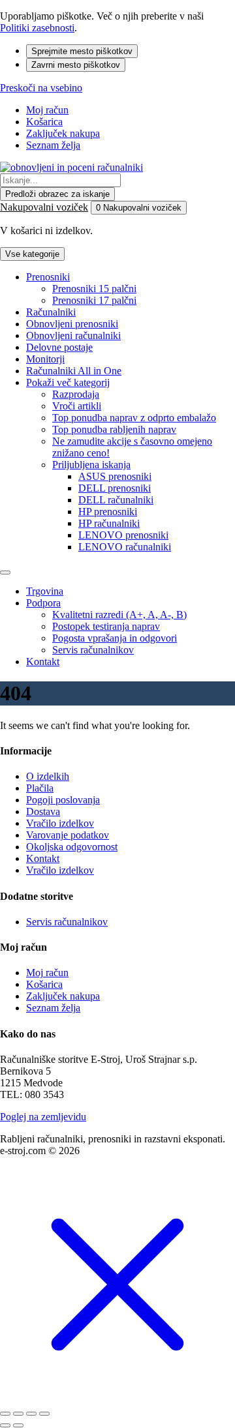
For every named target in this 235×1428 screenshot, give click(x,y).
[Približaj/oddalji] (44, 1414)
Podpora (43, 602)
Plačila (40, 788)
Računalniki (51, 312)
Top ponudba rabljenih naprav (114, 429)
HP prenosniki (107, 511)
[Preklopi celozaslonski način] (31, 1414)
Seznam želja (53, 145)
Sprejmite (82, 51)
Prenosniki (48, 276)
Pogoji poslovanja (63, 799)
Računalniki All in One (73, 370)
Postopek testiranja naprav (106, 626)
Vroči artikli (76, 405)
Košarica (44, 121)
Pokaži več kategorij (68, 382)
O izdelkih (47, 776)
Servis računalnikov (93, 649)
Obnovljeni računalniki (73, 335)
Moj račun (47, 109)
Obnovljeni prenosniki (72, 323)
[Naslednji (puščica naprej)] (18, 1425)
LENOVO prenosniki (123, 535)
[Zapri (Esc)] (5, 1414)
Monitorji (45, 358)
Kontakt (42, 661)
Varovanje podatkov (67, 834)
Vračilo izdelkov (60, 823)
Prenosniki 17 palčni (94, 300)
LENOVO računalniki (124, 546)
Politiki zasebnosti (37, 27)
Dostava (43, 811)
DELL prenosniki (114, 488)
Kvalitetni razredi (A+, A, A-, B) (119, 614)
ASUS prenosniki (114, 476)
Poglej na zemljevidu (43, 1116)
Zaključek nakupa (63, 133)
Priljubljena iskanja (91, 464)
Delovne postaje (59, 347)
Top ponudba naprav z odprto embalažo (134, 417)
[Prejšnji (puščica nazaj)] (5, 1425)
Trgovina (44, 591)
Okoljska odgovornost (72, 846)
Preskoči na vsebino (41, 87)
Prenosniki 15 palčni (94, 288)
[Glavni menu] (5, 572)
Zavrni (75, 65)
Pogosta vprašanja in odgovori (114, 638)
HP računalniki (109, 523)
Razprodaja (75, 394)
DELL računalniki (115, 499)
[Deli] (18, 1414)
